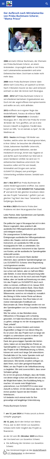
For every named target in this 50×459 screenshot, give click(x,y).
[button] (3, 3)
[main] (25, 16)
